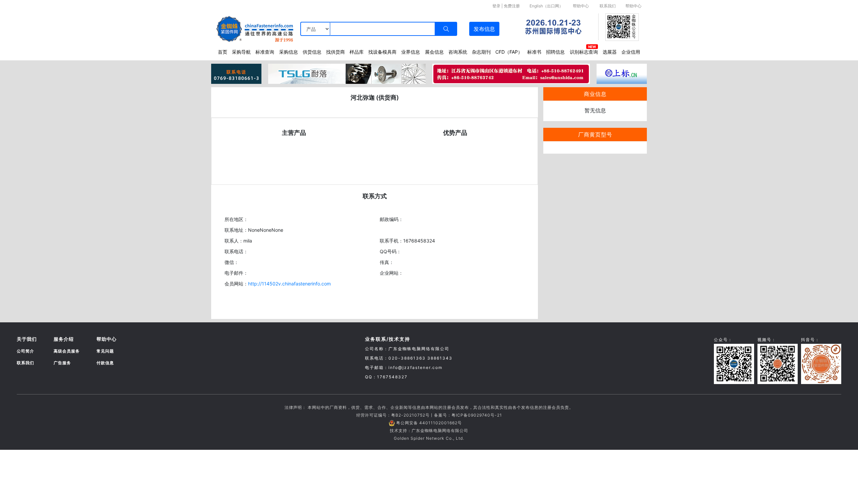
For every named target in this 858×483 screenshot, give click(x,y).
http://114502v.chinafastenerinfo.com (289, 283)
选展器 (610, 52)
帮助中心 (581, 5)
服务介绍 (64, 339)
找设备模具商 (382, 52)
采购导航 (241, 52)
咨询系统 (457, 52)
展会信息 (434, 52)
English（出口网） (546, 5)
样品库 (357, 52)
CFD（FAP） (509, 52)
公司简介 (25, 351)
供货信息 (312, 52)
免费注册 (512, 5)
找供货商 (335, 52)
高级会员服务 (67, 351)
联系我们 (608, 5)
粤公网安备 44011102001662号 (429, 422)
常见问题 (105, 351)
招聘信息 (555, 52)
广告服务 (62, 362)
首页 (222, 52)
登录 (496, 5)
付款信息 (105, 362)
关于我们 (27, 339)
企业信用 (630, 52)
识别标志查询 (584, 52)
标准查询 (264, 52)
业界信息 (410, 52)
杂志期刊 (481, 52)
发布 (484, 28)
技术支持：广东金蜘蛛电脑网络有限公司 (429, 430)
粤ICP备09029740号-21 (476, 415)
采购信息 (288, 52)
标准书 (534, 52)
